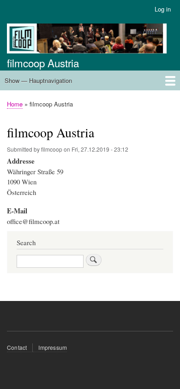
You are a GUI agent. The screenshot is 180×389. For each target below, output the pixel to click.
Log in (163, 9)
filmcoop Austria (43, 62)
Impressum (52, 347)
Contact (17, 347)
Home (15, 104)
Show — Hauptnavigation (38, 80)
